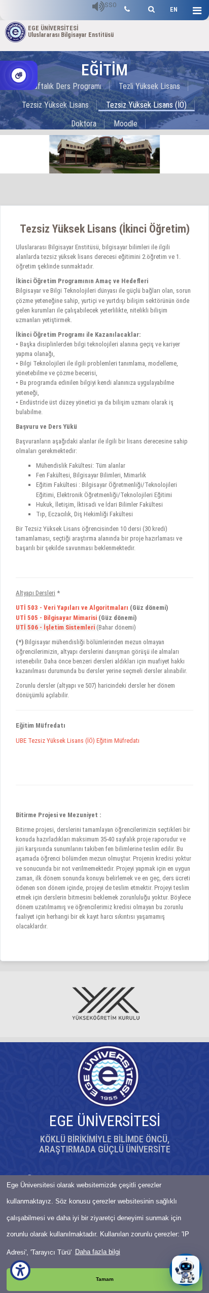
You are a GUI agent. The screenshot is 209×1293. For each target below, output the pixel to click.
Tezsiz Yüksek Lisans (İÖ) (146, 105)
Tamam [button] (105, 1279)
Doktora (83, 123)
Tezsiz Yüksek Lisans (55, 105)
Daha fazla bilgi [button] (97, 1252)
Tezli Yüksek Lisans (149, 86)
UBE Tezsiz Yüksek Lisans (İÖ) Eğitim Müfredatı (78, 740)
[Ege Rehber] (127, 8)
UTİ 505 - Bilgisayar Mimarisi (56, 617)
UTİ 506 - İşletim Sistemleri (56, 627)
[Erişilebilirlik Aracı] (20, 1270)
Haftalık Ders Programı (65, 86)
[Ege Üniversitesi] (149, 8)
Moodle (125, 123)
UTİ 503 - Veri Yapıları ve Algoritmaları (72, 607)
